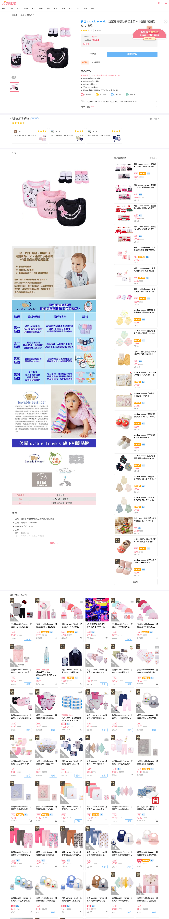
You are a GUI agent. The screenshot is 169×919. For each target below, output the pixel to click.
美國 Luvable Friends (94, 21)
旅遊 (48, 9)
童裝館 (15, 15)
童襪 (22, 15)
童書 (85, 9)
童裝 (26, 9)
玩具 (33, 9)
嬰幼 (18, 9)
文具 (78, 9)
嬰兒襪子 (30, 15)
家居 (41, 9)
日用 (55, 9)
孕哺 (93, 9)
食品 (70, 9)
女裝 (63, 9)
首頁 (11, 9)
